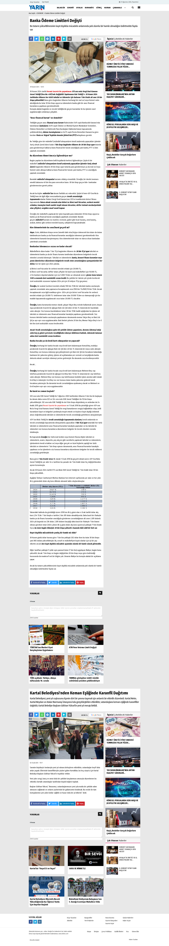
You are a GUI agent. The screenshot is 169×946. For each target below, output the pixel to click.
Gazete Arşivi (109, 924)
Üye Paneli (45, 2)
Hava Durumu (109, 918)
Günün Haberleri (128, 918)
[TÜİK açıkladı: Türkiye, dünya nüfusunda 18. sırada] (46, 665)
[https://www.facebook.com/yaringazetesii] (31, 922)
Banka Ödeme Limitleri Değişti (55, 13)
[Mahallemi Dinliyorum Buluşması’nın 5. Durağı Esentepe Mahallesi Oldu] (85, 886)
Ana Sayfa (32, 13)
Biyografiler (88, 918)
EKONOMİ (40, 13)
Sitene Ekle (135, 932)
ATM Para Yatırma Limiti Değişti (83, 647)
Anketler (69, 921)
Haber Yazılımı (133, 939)
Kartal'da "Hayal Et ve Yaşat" (43, 868)
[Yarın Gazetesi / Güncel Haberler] (40, 8)
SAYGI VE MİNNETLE (77, 868)
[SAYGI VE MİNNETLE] (85, 856)
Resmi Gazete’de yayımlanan (59, 91)
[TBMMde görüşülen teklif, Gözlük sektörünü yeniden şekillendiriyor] (85, 665)
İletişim (96, 932)
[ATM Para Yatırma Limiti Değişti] (85, 635)
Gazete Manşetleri (111, 921)
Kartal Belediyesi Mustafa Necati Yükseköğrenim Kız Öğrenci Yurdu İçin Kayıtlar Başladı (45, 902)
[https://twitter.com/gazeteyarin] (35, 922)
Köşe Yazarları (71, 918)
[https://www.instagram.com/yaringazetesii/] (40, 922)
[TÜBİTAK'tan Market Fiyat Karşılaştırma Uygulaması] (46, 635)
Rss (127, 932)
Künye (89, 932)
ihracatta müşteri (34, 940)
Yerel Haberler (89, 921)
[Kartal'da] (46, 856)
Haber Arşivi (126, 921)
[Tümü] (125, 7)
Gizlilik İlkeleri (118, 932)
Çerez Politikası (107, 932)
